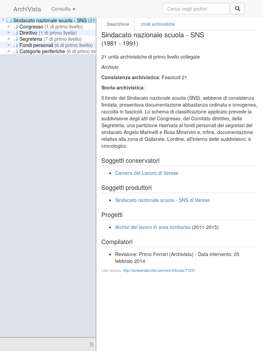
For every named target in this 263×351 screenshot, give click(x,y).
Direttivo (48, 32)
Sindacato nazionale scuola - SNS (71, 20)
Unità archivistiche (158, 24)
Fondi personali (56, 44)
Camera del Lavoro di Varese (146, 172)
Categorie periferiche (62, 50)
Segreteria (51, 38)
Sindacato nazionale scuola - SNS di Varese (162, 199)
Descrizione (118, 24)
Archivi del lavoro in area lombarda (152, 226)
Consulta (61, 8)
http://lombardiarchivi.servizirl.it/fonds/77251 (159, 270)
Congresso (51, 26)
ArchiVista (27, 8)
